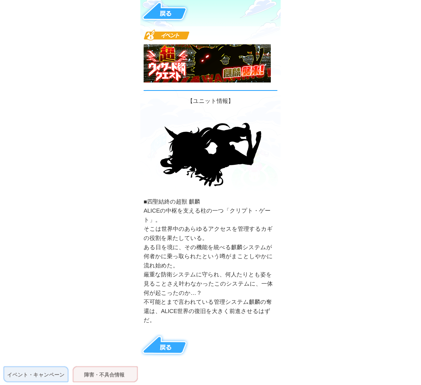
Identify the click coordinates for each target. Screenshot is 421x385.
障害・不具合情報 (104, 375)
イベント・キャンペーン (36, 375)
